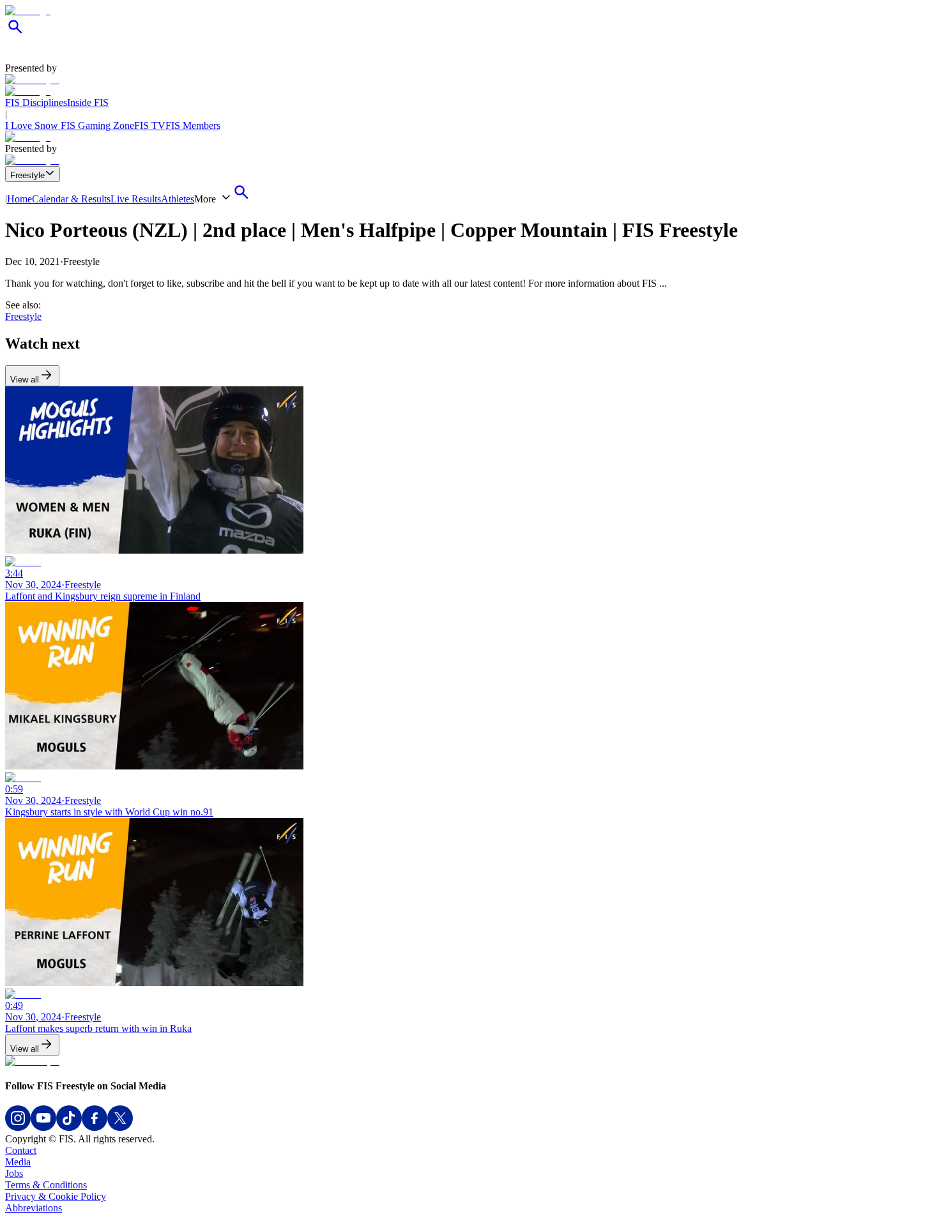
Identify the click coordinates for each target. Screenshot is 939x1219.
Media (18, 1161)
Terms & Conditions (46, 1184)
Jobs (14, 1173)
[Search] (15, 33)
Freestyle (27, 175)
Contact (20, 1150)
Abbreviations (33, 1207)
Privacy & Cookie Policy (55, 1196)
